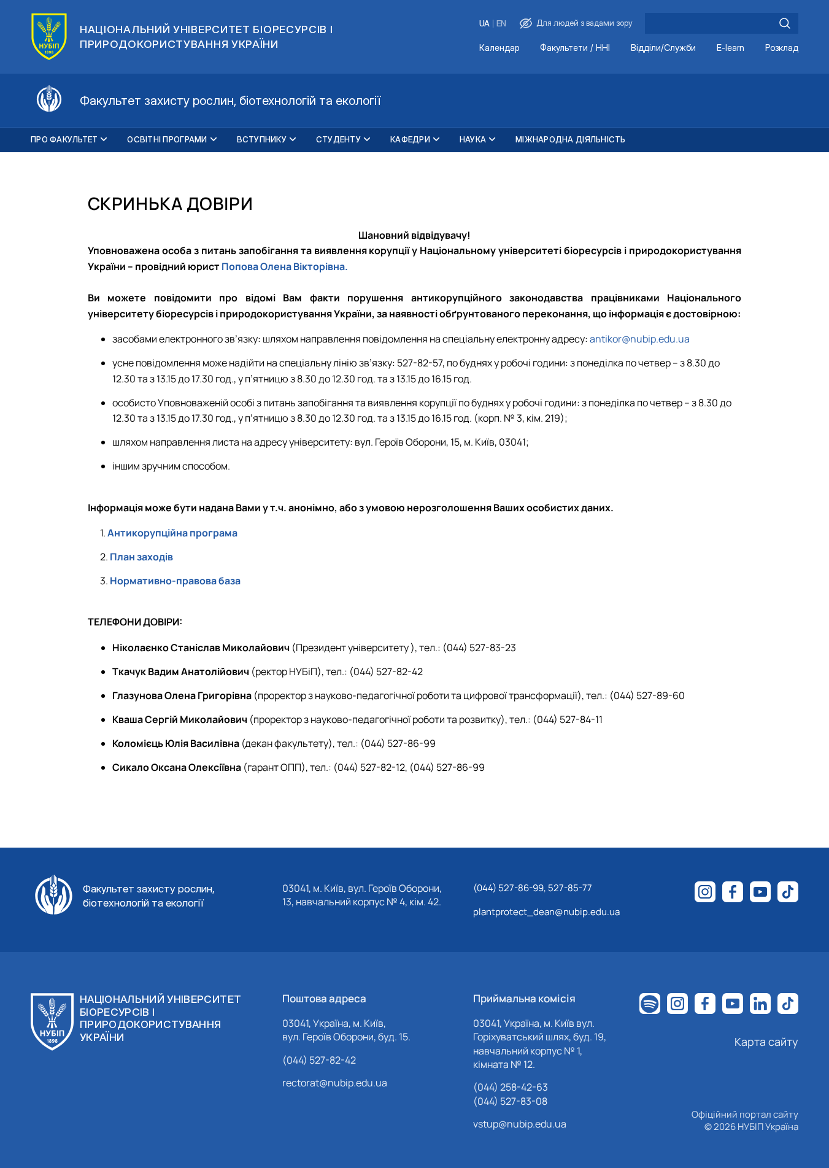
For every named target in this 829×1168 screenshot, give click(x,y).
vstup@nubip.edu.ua (519, 1124)
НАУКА (473, 139)
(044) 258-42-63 (510, 1087)
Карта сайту (766, 1041)
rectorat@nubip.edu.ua (334, 1082)
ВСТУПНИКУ (262, 139)
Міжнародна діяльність (570, 139)
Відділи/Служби (663, 48)
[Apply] (784, 23)
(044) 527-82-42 (319, 1060)
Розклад (781, 48)
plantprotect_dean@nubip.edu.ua (546, 911)
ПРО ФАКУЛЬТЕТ (64, 139)
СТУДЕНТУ (338, 139)
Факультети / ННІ (575, 48)
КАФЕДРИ (410, 139)
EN (501, 24)
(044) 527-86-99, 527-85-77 (532, 887)
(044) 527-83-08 (510, 1101)
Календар (499, 48)
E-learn (730, 48)
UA (484, 24)
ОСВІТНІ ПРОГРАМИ (167, 139)
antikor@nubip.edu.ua (640, 339)
